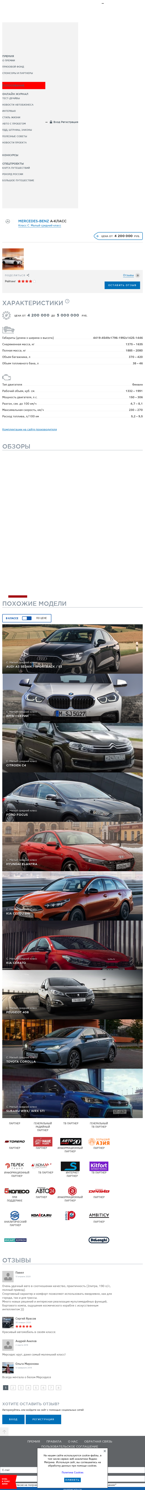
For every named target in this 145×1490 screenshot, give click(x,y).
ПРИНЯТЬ (72, 1480)
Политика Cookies (72, 1472)
